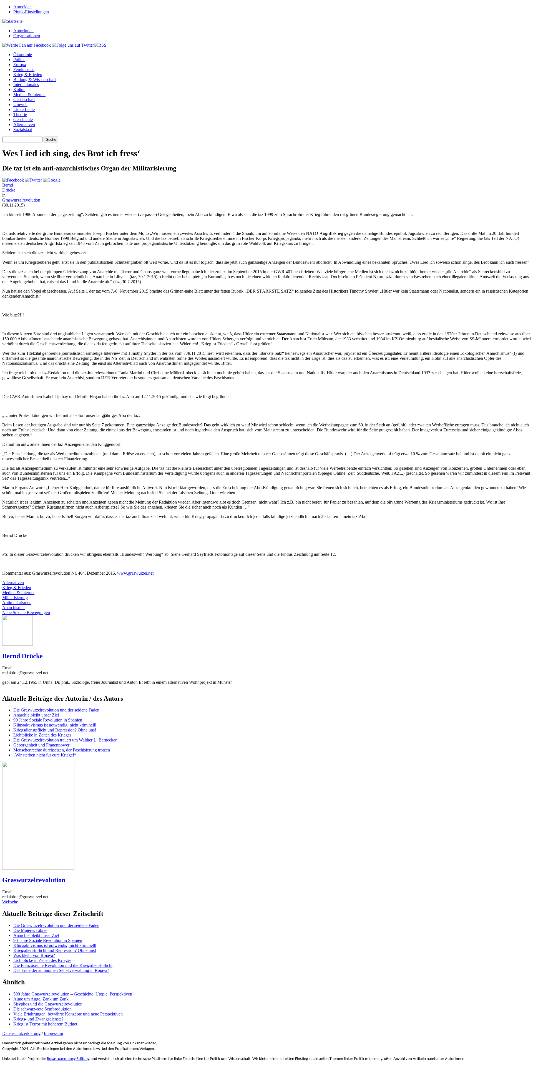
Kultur (19, 89)
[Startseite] (12, 21)
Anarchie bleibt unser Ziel (36, 715)
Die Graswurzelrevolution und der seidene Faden (56, 710)
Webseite (10, 901)
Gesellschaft (24, 99)
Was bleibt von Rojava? (34, 955)
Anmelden (22, 6)
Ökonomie (22, 54)
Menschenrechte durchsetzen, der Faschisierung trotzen (61, 750)
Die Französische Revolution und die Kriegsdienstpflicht (62, 965)
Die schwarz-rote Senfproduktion (42, 1009)
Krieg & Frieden (27, 74)
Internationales (26, 84)
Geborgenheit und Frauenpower (41, 745)
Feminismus (23, 69)
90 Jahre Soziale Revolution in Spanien (47, 720)
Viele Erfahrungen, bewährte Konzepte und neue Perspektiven (68, 1014)
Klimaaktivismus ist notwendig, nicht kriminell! (54, 725)
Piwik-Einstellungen (31, 11)
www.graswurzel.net (135, 573)
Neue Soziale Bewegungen (26, 612)
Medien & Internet (29, 94)
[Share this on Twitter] (33, 180)
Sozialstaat (22, 129)
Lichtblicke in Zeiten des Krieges (42, 735)
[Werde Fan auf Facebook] (26, 45)
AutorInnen (23, 30)
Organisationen (26, 35)
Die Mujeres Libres (30, 930)
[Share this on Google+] (52, 180)
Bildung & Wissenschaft (34, 79)
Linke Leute (24, 109)
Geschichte (23, 119)
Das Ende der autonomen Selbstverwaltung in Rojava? (61, 970)
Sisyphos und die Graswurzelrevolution (47, 1004)
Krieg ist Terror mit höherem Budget (45, 1024)
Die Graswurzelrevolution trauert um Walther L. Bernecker (65, 740)
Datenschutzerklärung (21, 1033)
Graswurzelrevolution (21, 200)
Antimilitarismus (16, 602)
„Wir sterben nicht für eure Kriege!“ (44, 755)
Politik (19, 59)
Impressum (53, 1033)
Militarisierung (15, 597)
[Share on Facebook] (13, 180)
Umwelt (20, 104)
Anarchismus (13, 607)
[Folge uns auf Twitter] (73, 45)
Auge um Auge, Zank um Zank (41, 999)
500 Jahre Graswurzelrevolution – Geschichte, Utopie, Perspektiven (72, 994)
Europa (19, 64)
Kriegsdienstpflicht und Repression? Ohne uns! (54, 730)
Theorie (20, 114)
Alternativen (24, 124)
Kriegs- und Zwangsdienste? (38, 1019)
